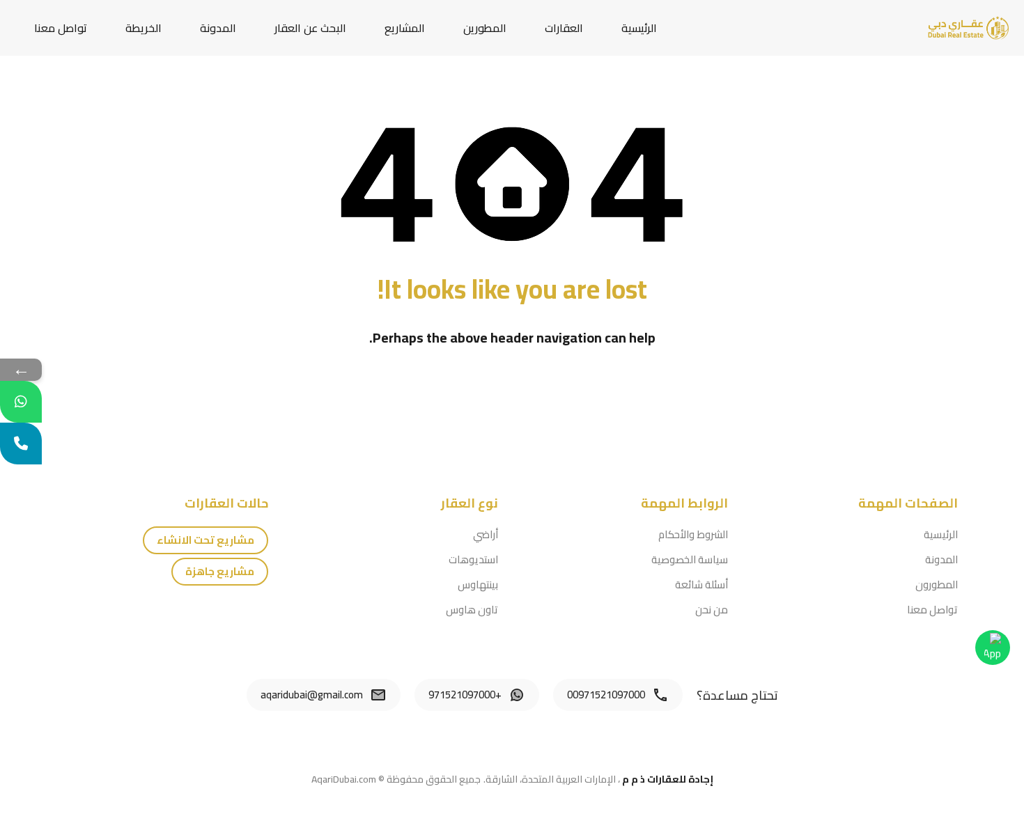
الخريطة (143, 27)
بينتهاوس (478, 584)
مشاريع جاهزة (219, 571)
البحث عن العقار (310, 27)
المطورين (484, 27)
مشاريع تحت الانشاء (205, 540)
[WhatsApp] (21, 402)
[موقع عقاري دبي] (968, 26)
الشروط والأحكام (693, 534)
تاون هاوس (472, 609)
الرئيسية (639, 27)
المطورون (936, 584)
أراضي (485, 534)
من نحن (711, 609)
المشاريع (405, 27)
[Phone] (21, 443)
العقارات (564, 27)
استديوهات (473, 559)
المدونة (218, 27)
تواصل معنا (60, 27)
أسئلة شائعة (701, 584)
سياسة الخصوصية (689, 559)
